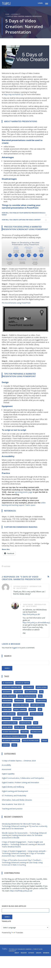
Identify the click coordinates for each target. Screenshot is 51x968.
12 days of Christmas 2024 (12, 687)
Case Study (18, 692)
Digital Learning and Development (15, 791)
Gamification (41, 700)
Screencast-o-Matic (10, 723)
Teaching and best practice (12, 808)
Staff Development (34, 727)
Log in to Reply (21, 588)
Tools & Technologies (31, 740)
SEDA (35, 723)
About (17, 953)
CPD (41, 692)
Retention (17, 718)
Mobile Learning (20, 709)
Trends (44, 740)
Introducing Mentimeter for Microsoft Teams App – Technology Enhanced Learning (21, 825)
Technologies (36, 732)
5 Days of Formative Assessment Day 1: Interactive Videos (23, 854)
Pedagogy (6, 718)
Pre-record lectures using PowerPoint (16, 303)
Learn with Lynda (37, 705)
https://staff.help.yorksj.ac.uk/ (21, 891)
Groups (38, 953)
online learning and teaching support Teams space (24, 504)
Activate (31, 953)
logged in (15, 648)
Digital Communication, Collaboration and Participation (23, 778)
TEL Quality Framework (11, 740)
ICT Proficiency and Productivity (14, 795)
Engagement (7, 700)
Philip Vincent (28, 604)
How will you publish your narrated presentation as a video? (23, 214)
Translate (19, 932)
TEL (31, 736)
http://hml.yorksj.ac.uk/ (31, 614)
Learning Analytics (21, 705)
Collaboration (31, 692)
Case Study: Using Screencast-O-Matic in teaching (22, 863)
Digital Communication (27, 696)
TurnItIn (6, 745)
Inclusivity (6, 705)
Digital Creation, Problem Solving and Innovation (20, 782)
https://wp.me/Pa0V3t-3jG (14, 94)
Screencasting (25, 723)
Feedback (30, 700)
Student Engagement (10, 732)
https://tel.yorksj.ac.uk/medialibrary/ (36, 622)
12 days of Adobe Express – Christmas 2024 (19, 761)
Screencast (28, 718)
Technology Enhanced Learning (14, 736)
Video (14, 745)
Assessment (7, 692)
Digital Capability (9, 696)
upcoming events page (23, 492)
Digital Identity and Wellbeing (13, 787)
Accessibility (15, 14)
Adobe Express (42, 687)
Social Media (7, 727)
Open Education (36, 714)
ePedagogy (19, 700)
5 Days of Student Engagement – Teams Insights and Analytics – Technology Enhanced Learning (22, 843)
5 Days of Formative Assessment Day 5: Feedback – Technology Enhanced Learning (22, 861)
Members (46, 953)
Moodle (32, 709)
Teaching (24, 732)
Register (24, 953)
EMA (40, 696)
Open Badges (22, 714)
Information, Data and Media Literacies (17, 800)
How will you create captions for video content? (21, 220)
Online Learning (9, 714)
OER (40, 709)
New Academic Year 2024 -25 (13, 804)
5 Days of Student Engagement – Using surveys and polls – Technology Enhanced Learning (24, 852)
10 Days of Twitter (22, 683)
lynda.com (7, 709)
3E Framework (8, 683)
